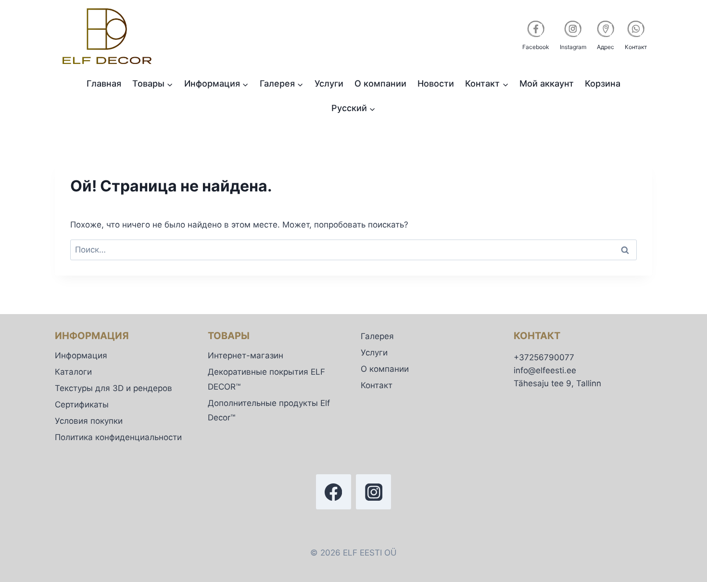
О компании (380, 83)
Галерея (377, 336)
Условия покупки (89, 421)
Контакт (376, 385)
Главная (104, 83)
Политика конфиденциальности (118, 437)
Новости (435, 83)
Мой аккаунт (546, 83)
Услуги (329, 83)
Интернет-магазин (245, 355)
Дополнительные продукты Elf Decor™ (269, 410)
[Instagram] (373, 491)
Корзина (602, 83)
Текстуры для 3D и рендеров (113, 388)
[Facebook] (333, 491)
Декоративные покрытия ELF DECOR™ (266, 379)
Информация (81, 355)
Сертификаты (82, 404)
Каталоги (73, 372)
